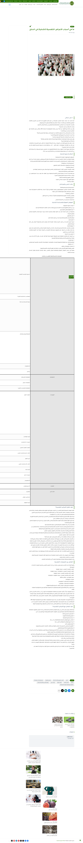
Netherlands (25, 1)
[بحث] (9, 4)
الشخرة (72, 682)
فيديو (20, 4)
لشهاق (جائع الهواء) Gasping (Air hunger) (66, 684)
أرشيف (30, 1)
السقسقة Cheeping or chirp (38, 680)
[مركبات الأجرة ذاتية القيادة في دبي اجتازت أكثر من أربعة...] (33, 784)
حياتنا (34, 4)
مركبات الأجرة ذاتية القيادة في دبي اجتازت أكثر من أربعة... (34, 791)
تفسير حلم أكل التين (53, 809)
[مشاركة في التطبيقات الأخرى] (59, 690)
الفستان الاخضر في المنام (51, 796)
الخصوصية (46, 1)
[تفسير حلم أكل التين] (49, 804)
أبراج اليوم (49, 4)
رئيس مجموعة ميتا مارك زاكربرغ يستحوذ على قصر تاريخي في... (34, 776)
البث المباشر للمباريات (9, 1)
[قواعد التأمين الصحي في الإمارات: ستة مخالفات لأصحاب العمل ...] (33, 755)
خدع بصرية (30, 4)
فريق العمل (55, 1)
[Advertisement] (41, 17)
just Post (33, 1)
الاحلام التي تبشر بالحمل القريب (50, 822)
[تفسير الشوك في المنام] (49, 829)
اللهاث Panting (66, 682)
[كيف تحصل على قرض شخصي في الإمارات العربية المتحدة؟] (33, 798)
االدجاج (72, 26)
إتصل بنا (50, 1)
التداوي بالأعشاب (39, 4)
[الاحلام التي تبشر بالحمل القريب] (49, 816)
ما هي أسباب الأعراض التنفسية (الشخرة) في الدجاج (58, 726)
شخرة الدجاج (53, 682)
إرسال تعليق (69, 736)
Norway (20, 1)
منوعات (25, 4)
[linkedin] (16, 841)
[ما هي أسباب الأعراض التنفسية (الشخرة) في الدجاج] (57, 720)
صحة (45, 4)
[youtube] (14, 841)
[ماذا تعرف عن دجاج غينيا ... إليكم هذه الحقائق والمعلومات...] (69, 720)
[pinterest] (18, 841)
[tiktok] (12, 841)
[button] (69, 690)
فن (22, 4)
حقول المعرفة (68, 97)
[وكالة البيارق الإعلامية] (66, 3)
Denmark (15, 1)
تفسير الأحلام (54, 4)
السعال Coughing (48, 680)
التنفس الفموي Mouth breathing (58, 680)
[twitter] (2, 1)
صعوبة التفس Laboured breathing (43, 682)
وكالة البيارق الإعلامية (61, 840)
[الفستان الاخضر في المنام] (49, 791)
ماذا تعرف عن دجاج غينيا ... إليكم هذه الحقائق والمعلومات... (69, 726)
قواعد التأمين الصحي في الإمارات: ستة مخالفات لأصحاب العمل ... (34, 762)
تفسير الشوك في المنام (52, 835)
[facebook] (4, 1)
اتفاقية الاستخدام (40, 1)
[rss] (9, 841)
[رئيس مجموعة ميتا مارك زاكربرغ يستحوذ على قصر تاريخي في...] (33, 769)
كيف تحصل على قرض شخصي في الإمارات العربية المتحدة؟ (33, 805)
